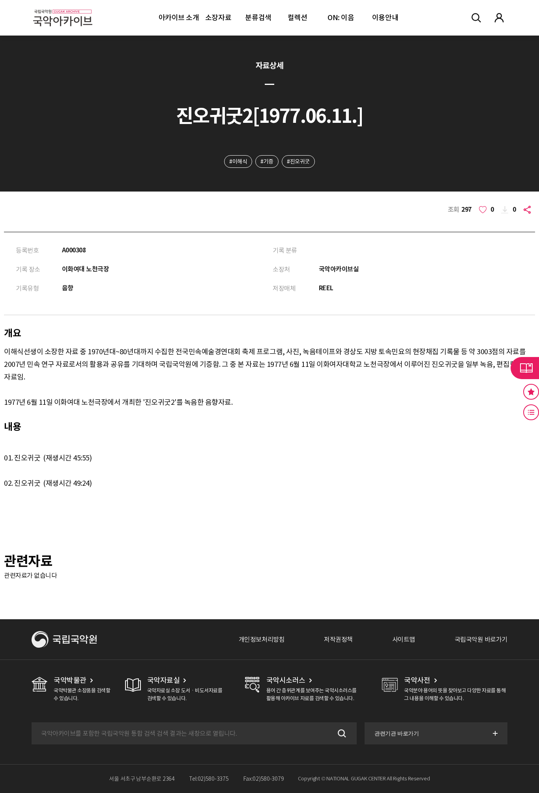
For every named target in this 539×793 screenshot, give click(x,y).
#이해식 (238, 161)
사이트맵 (403, 639)
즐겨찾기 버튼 (531, 392)
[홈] (63, 8)
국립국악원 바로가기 (481, 639)
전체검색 (476, 17)
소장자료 (218, 17)
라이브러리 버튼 (525, 368)
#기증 (266, 161)
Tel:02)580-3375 (209, 778)
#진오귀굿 (298, 161)
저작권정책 (338, 639)
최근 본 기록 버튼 (531, 412)
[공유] (528, 209)
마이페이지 (499, 17)
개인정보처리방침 (261, 639)
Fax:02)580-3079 (263, 778)
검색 (341, 733)
